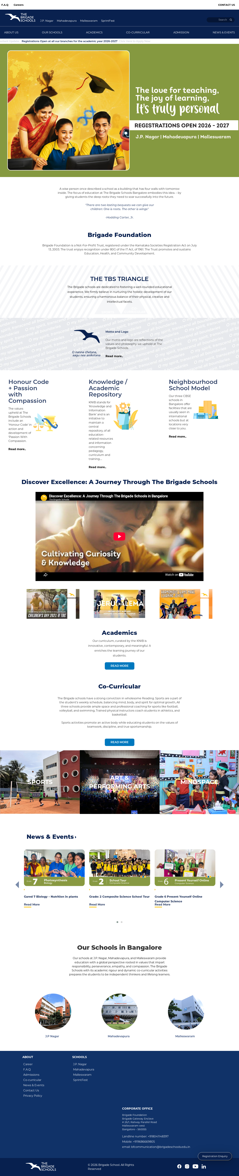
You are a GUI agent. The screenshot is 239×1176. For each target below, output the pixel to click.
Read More (120, 666)
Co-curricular (32, 1080)
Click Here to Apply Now (57, 41)
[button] (117, 922)
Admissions (31, 1074)
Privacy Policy (32, 1095)
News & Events (33, 1085)
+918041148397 (158, 1136)
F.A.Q (4, 4)
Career (28, 1064)
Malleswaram (89, 20)
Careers (18, 4)
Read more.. (114, 356)
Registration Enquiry (215, 1156)
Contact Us (226, 4)
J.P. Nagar (46, 20)
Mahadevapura (67, 20)
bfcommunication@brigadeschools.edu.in (160, 1147)
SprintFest (108, 20)
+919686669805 (144, 1141)
